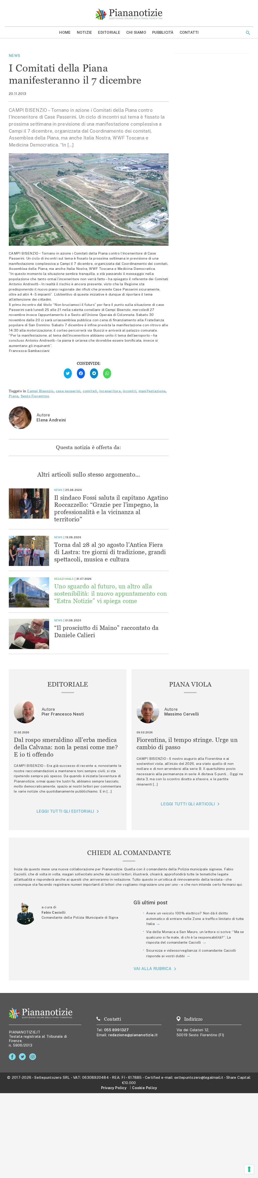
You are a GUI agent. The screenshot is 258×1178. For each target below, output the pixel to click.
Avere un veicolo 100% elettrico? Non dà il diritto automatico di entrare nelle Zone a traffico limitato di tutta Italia (195, 918)
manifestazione (152, 391)
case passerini (68, 391)
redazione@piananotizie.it (133, 1035)
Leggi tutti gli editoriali (65, 811)
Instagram (33, 1056)
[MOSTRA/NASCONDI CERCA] (248, 32)
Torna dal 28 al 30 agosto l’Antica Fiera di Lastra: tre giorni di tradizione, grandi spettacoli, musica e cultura (110, 552)
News (14, 55)
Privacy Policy (113, 1088)
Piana (13, 396)
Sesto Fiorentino (35, 396)
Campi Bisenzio (40, 391)
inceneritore (110, 391)
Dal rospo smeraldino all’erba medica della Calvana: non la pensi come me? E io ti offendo (66, 747)
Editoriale (109, 32)
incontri (129, 391)
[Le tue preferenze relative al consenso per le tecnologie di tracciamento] (249, 1169)
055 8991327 (116, 1030)
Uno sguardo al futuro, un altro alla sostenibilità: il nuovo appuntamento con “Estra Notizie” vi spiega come (110, 593)
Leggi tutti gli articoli (188, 804)
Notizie (84, 32)
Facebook (13, 1056)
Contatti (189, 32)
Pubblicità (163, 32)
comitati (90, 391)
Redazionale (64, 578)
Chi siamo (136, 32)
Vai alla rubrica (153, 968)
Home (65, 32)
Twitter (23, 1056)
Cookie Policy (144, 1088)
